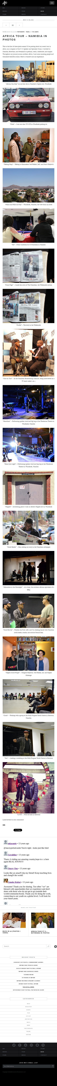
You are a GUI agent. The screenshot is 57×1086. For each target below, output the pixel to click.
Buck (28, 1003)
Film (28, 1013)
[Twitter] (14, 1046)
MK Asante (5, 3)
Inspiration (28, 1019)
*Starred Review (28, 974)
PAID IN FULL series (28, 987)
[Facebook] (19, 1046)
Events (28, 1009)
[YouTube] (25, 1046)
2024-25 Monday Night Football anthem (28, 968)
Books (5, 11)
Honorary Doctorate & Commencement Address (28, 962)
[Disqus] (28, 872)
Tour (23, 11)
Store (43, 8)
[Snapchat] (37, 1046)
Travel (28, 31)
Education (28, 1006)
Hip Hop (28, 1016)
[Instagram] (31, 1046)
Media (24, 14)
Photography (21, 31)
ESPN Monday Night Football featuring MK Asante (28, 990)
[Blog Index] (12, 25)
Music (24, 8)
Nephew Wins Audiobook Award (28, 971)
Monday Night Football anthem (28, 983)
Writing (28, 1034)
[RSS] (43, 1046)
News (28, 1025)
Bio (4, 8)
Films (4, 14)
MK (4, 825)
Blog (42, 11)
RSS (55, 946)
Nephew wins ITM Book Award (28, 965)
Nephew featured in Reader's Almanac (28, 980)
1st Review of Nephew (28, 977)
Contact (44, 14)
